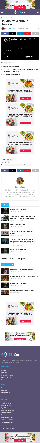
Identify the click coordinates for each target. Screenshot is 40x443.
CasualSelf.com (6, 405)
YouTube (9, 159)
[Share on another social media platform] (35, 33)
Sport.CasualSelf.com (8, 408)
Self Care (4, 372)
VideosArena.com (7, 422)
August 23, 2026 (15, 211)
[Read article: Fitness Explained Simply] (5, 226)
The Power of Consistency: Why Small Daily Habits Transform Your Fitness (22, 217)
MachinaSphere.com (7, 410)
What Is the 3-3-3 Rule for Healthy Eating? (24, 276)
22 (21, 211)
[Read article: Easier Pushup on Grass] (5, 250)
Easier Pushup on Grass (18, 249)
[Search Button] (38, 12)
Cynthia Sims (11, 28)
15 (21, 251)
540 (22, 220)
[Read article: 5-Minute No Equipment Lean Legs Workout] (5, 233)
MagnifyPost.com (7, 417)
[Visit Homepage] (20, 12)
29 (21, 226)
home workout (16, 165)
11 (21, 271)
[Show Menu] (2, 12)
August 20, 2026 (15, 226)
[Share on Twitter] (12, 33)
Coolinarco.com (6, 403)
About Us (4, 390)
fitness (8, 165)
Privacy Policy (5, 392)
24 (21, 235)
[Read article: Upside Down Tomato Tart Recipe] (5, 271)
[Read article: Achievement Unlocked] (5, 211)
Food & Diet (5, 370)
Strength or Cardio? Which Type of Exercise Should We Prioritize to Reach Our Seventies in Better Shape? (23, 241)
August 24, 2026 (15, 271)
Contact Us (4, 395)
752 (22, 245)
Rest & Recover (6, 377)
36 (21, 292)
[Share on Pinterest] (27, 33)
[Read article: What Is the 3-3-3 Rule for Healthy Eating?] (5, 278)
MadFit (7, 162)
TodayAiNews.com (7, 420)
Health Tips (4, 380)
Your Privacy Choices (8, 428)
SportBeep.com (6, 412)
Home (2, 17)
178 (22, 278)
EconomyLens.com (7, 415)
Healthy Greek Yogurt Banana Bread (22, 290)
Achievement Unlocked (11, 66)
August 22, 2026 (15, 292)
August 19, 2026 (15, 245)
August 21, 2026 (15, 220)
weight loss (26, 165)
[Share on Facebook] (5, 33)
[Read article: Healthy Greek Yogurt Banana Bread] (5, 292)
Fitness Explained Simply (11, 74)
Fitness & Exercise (10, 17)
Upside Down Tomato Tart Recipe (21, 269)
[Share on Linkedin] (20, 33)
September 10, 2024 (23, 28)
